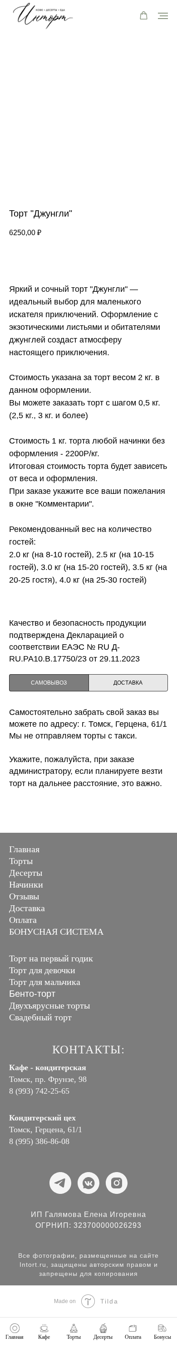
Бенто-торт (32, 994)
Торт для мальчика (44, 982)
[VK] (88, 1183)
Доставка (27, 908)
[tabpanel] (88, 768)
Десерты (25, 873)
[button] (143, 15)
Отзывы (24, 896)
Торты (21, 861)
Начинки (26, 884)
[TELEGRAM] (60, 1183)
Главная (24, 849)
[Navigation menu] (163, 16)
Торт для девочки (42, 970)
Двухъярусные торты (49, 1005)
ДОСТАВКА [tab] (128, 683)
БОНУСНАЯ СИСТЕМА (56, 932)
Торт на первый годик (51, 958)
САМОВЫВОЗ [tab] (49, 683)
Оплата (23, 920)
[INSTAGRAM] (117, 1183)
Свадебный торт (40, 1017)
